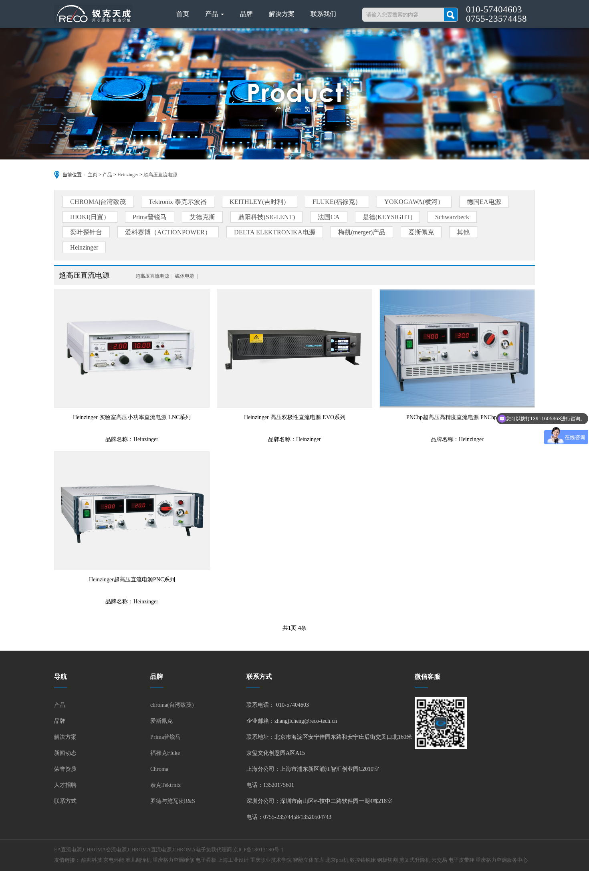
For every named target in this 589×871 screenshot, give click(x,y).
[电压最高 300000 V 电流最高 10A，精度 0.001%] (132, 510)
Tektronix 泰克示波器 (178, 201)
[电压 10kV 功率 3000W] (294, 348)
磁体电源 (184, 276)
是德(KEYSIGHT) (387, 217)
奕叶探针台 (86, 232)
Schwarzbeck (452, 217)
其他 (463, 232)
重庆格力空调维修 (173, 860)
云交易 (439, 860)
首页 (182, 13)
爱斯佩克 (421, 232)
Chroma (159, 769)
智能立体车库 (308, 860)
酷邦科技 (91, 860)
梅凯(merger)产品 (361, 232)
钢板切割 (387, 860)
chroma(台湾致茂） (173, 705)
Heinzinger (127, 174)
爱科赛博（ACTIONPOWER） (168, 232)
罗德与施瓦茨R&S (172, 801)
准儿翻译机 (138, 860)
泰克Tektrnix (165, 785)
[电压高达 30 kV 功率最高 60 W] (132, 348)
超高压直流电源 (160, 174)
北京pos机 (337, 860)
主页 (92, 174)
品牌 (246, 13)
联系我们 (323, 13)
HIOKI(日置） (90, 217)
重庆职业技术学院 (271, 860)
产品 (212, 13)
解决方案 (281, 13)
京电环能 (113, 860)
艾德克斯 (202, 217)
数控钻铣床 (363, 860)
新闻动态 (65, 753)
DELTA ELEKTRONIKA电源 (274, 232)
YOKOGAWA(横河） (414, 201)
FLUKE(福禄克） (337, 201)
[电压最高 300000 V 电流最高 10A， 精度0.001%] (457, 348)
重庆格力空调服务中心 (502, 860)
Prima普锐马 (150, 217)
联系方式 (65, 801)
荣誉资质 (65, 769)
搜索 (451, 14)
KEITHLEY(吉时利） (260, 201)
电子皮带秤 (461, 860)
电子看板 (206, 860)
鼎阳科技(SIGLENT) (266, 217)
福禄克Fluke (165, 753)
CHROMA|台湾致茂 (98, 201)
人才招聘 (65, 785)
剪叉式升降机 (414, 860)
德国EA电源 (484, 201)
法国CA (329, 217)
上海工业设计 (233, 860)
